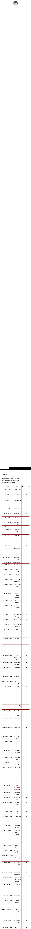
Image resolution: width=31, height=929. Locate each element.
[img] (15, 238)
